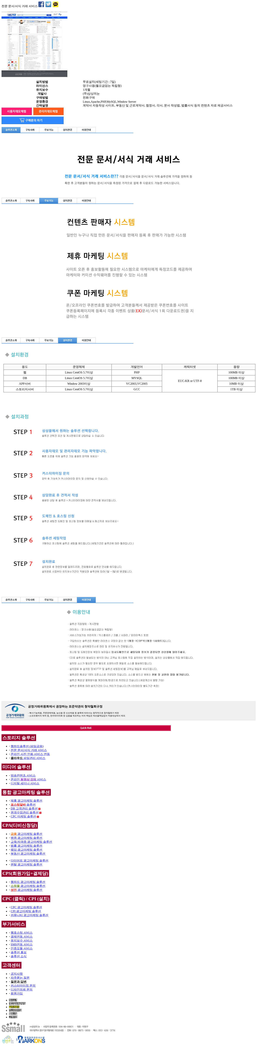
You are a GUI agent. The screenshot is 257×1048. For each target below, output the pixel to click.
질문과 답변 (19, 981)
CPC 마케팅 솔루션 (23, 816)
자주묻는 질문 (20, 977)
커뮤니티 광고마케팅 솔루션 (29, 915)
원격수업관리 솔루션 (25, 812)
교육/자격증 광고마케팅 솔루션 (31, 841)
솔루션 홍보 (19, 952)
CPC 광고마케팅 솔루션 (26, 907)
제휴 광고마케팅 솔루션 (26, 800)
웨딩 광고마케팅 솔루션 (26, 849)
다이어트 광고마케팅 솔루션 (29, 860)
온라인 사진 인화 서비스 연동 (30, 754)
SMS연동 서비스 (22, 944)
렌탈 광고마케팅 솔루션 (26, 864)
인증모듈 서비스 (22, 948)
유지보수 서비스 (22, 940)
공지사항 (17, 973)
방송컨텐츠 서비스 (23, 775)
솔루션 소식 (19, 956)
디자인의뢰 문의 (22, 989)
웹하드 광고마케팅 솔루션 (28, 882)
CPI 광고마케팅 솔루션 (26, 911)
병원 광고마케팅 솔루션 (26, 837)
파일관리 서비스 (28, 758)
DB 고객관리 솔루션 (24, 808)
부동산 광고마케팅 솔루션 (28, 853)
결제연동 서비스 (22, 936)
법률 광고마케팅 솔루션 (26, 845)
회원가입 (17, 993)
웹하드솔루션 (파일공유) (27, 746)
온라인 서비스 (28, 779)
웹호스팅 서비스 (22, 932)
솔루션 (23, 804)
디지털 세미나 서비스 (25, 783)
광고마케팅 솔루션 (26, 833)
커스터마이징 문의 (23, 985)
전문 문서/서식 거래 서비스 (29, 750)
